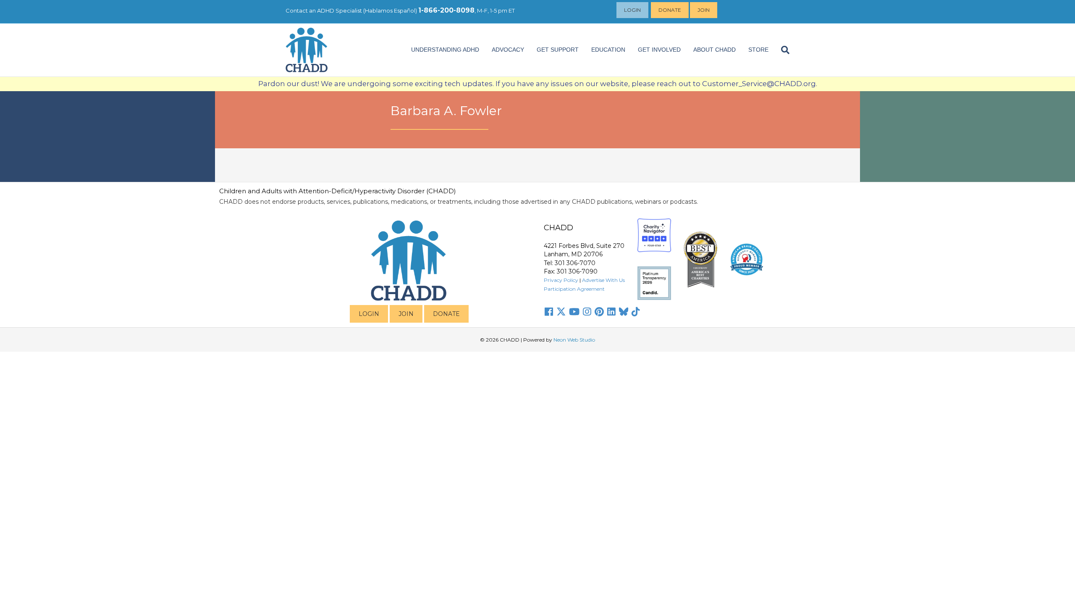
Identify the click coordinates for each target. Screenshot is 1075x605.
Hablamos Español (390, 10)
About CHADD (714, 49)
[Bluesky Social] (623, 312)
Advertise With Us (603, 280)
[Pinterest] (599, 312)
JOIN (406, 314)
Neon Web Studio (574, 340)
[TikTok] (636, 312)
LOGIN (369, 314)
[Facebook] (549, 312)
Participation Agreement (574, 289)
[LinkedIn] (611, 312)
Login (632, 10)
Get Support (558, 49)
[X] (561, 312)
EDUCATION (608, 49)
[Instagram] (587, 312)
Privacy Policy (561, 280)
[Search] (782, 50)
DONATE (446, 314)
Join (703, 10)
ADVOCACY (508, 49)
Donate (669, 10)
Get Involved (659, 49)
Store (758, 49)
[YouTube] (574, 312)
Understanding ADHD (445, 49)
